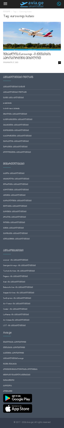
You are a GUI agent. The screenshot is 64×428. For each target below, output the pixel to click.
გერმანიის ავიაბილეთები (16, 130)
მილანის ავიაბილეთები (15, 206)
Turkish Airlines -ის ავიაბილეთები (19, 271)
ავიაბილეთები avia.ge (13, 358)
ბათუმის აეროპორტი (13, 353)
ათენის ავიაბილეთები (14, 195)
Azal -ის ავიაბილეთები (14, 282)
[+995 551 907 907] (60, 5)
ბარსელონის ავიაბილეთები (17, 201)
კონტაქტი (7, 391)
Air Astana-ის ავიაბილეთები (16, 320)
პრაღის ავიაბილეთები (14, 217)
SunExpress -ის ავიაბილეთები (17, 298)
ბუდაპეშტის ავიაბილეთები (16, 239)
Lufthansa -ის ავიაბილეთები (16, 315)
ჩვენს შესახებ (10, 364)
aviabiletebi (7, 103)
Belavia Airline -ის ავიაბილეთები (18, 287)
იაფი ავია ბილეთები (13, 98)
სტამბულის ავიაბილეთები (16, 179)
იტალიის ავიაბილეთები (15, 114)
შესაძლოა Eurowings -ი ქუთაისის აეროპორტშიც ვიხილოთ (27, 56)
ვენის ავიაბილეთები (13, 228)
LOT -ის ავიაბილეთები (14, 326)
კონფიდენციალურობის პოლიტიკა (20, 369)
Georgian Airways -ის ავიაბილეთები (19, 265)
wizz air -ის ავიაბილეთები (15, 260)
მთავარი (6, 12)
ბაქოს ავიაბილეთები (13, 173)
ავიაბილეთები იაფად (14, 87)
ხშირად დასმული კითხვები (16, 375)
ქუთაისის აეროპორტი (14, 347)
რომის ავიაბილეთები (14, 222)
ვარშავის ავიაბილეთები (15, 233)
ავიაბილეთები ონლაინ (15, 92)
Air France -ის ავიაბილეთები (16, 304)
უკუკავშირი (8, 380)
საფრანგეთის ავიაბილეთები (17, 119)
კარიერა (7, 386)
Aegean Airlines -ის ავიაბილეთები (18, 293)
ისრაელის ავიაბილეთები (16, 141)
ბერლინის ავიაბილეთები (16, 190)
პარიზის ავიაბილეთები (14, 212)
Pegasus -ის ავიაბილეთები (15, 276)
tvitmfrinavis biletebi (11, 109)
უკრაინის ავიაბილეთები (15, 147)
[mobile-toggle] (5, 4)
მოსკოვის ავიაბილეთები (15, 184)
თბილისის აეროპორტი (14, 342)
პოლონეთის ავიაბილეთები (17, 152)
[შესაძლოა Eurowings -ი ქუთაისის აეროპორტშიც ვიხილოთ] (32, 36)
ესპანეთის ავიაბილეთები (16, 125)
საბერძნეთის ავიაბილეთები (17, 136)
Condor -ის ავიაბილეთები (15, 309)
